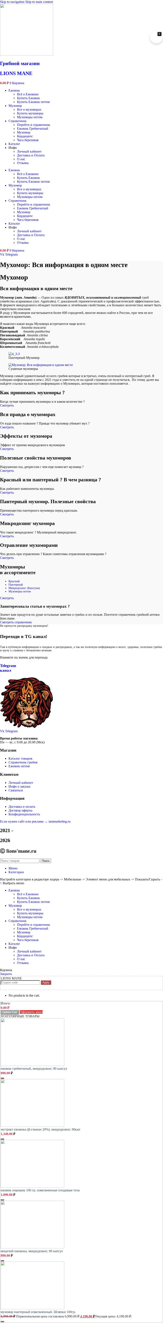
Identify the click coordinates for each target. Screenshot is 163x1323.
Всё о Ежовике (28, 94)
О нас (21, 159)
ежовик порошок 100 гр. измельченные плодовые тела (40, 1190)
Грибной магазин (20, 63)
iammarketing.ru (59, 821)
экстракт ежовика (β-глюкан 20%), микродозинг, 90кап (40, 1129)
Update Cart (9, 1012)
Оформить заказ (31, 1012)
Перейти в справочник (33, 125)
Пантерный (15, 584)
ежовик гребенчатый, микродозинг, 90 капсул (34, 1068)
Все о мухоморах (29, 109)
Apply (45, 982)
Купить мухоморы (30, 113)
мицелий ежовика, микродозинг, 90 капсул (32, 1251)
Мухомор (15, 105)
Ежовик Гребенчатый (32, 128)
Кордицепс (25, 136)
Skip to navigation (12, 2)
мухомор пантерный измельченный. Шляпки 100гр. (38, 1312)
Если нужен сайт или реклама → (24, 821)
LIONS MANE (16, 73)
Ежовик (14, 90)
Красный (14, 581)
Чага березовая (27, 140)
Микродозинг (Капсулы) (24, 588)
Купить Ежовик (28, 98)
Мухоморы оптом (29, 117)
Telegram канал (8, 668)
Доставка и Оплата (31, 155)
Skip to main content (39, 2)
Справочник (17, 121)
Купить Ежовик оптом (33, 102)
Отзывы (23, 163)
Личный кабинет (29, 151)
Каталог (14, 144)
